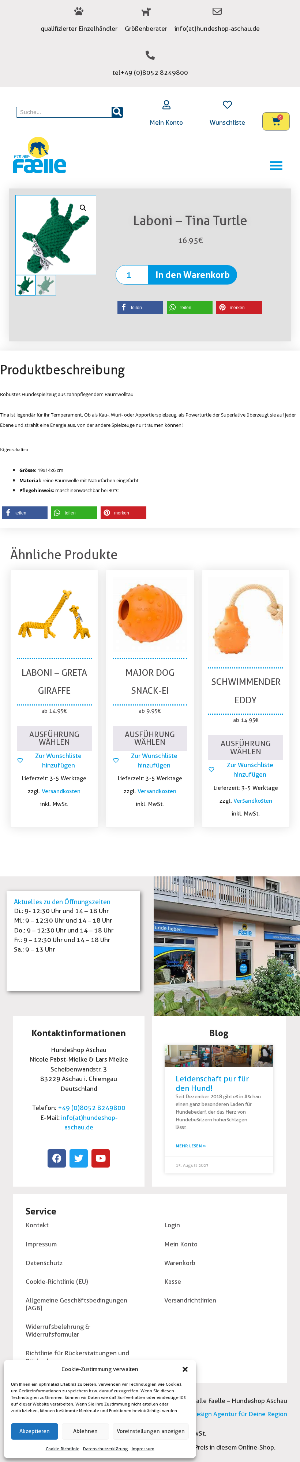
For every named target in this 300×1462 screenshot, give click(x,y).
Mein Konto (166, 122)
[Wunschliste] (227, 104)
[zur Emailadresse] (217, 11)
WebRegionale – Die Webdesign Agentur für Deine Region (203, 1414)
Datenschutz (44, 1263)
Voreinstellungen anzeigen (151, 1431)
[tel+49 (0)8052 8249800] (150, 55)
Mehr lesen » (191, 1145)
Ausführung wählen (54, 738)
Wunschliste (227, 122)
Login (172, 1225)
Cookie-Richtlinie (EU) (57, 1281)
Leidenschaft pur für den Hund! (212, 1083)
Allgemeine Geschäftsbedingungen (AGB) (76, 1304)
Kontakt (37, 1225)
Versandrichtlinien (190, 1300)
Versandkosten (61, 791)
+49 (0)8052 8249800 (91, 1107)
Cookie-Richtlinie (62, 1448)
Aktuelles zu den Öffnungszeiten (62, 902)
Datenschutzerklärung (105, 1448)
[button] (185, 1369)
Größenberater (146, 28)
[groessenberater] (145, 11)
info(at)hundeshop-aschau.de (217, 28)
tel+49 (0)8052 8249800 (150, 72)
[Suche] (117, 112)
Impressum (143, 1448)
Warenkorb (179, 1263)
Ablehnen (85, 1431)
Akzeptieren (34, 1431)
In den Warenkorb (192, 274)
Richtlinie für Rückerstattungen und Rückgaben (77, 1356)
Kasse (172, 1281)
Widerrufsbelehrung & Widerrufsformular (58, 1330)
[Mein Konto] (166, 104)
